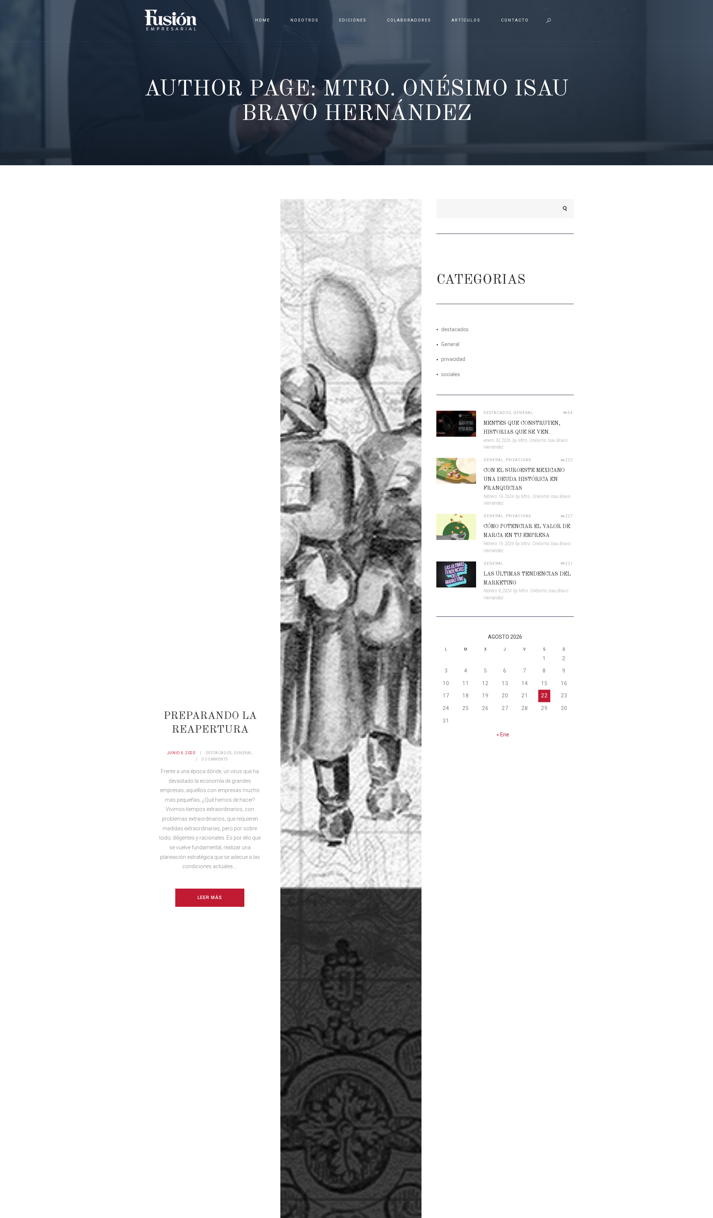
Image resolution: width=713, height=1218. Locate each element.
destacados (219, 753)
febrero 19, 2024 (499, 496)
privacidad (453, 359)
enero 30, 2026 (497, 440)
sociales (450, 374)
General (243, 753)
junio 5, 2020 (181, 753)
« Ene (503, 734)
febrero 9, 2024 (497, 590)
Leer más (210, 897)
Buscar (561, 208)
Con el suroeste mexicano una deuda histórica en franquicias (524, 479)
